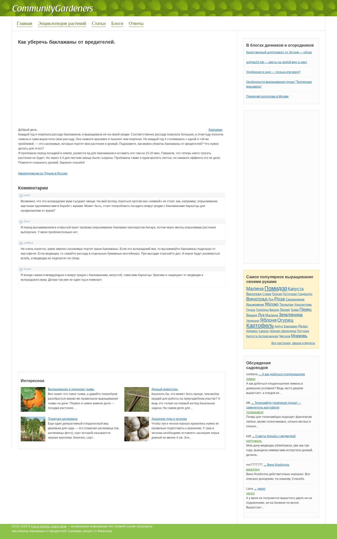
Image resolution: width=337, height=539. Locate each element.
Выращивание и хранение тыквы (71, 389)
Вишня (274, 310)
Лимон (250, 379)
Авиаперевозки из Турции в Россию (42, 173)
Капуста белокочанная (262, 336)
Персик (277, 294)
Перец (306, 309)
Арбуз (279, 326)
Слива (266, 294)
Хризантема (303, 304)
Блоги (117, 23)
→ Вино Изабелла (276, 464)
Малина (255, 288)
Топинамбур (254, 412)
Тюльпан (286, 304)
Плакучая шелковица (62, 419)
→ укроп (259, 488)
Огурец (285, 320)
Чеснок (284, 336)
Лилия (285, 310)
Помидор (275, 288)
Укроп (250, 493)
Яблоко (272, 304)
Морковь (299, 336)
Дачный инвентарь (164, 389)
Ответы (136, 23)
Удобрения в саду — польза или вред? (273, 72)
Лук (271, 299)
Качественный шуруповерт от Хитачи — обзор (279, 52)
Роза (279, 298)
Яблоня (268, 320)
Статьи (99, 23)
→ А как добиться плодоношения (281, 374)
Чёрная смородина (282, 331)
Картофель (260, 325)
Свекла (264, 331)
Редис (303, 326)
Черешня (252, 320)
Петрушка (290, 294)
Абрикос (252, 331)
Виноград (254, 294)
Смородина (295, 299)
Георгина (262, 310)
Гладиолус (305, 294)
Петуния (303, 331)
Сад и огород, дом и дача (48, 526)
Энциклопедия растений (62, 23)
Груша (250, 310)
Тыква (295, 310)
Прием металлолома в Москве (267, 96)
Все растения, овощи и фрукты (293, 343)
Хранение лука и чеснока (169, 419)
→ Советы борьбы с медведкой (274, 436)
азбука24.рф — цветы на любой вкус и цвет (276, 62)
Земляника (291, 314)
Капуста (295, 288)
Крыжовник (255, 304)
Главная (24, 23)
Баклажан (216, 129)
